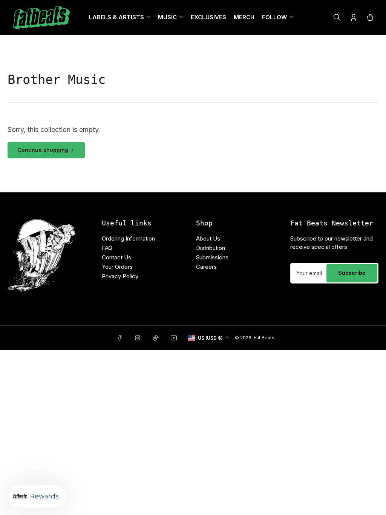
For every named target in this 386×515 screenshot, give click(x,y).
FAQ (107, 247)
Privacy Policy (120, 276)
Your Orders (117, 266)
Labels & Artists (116, 17)
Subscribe (352, 273)
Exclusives (208, 17)
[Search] (337, 17)
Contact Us (116, 257)
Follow (274, 17)
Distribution (210, 247)
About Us (208, 238)
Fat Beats (264, 337)
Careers (206, 266)
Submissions (212, 257)
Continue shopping (42, 150)
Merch (244, 17)
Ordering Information (128, 238)
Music (167, 17)
